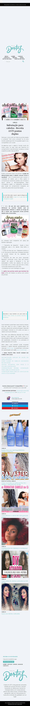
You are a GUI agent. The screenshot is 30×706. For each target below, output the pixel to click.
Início (6, 56)
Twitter (13, 392)
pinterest (15, 408)
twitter (16, 405)
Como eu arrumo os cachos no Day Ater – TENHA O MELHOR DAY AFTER (14, 483)
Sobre (13, 56)
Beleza (15, 57)
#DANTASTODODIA (6, 481)
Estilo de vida (7, 59)
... (1, 1)
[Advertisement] (15, 25)
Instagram (7, 392)
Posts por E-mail (20, 392)
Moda (22, 57)
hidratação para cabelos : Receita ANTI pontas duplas (15, 129)
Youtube (19, 390)
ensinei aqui (10, 348)
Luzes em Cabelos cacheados (11, 614)
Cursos (20, 56)
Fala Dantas (15, 397)
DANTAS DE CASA (20, 59)
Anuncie (20, 664)
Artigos (9, 664)
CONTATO (7, 57)
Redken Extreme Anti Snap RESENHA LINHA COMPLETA (13, 451)
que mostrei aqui (21, 350)
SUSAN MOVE (19, 704)
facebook (15, 403)
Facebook (25, 390)
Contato (5, 665)
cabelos (15, 122)
